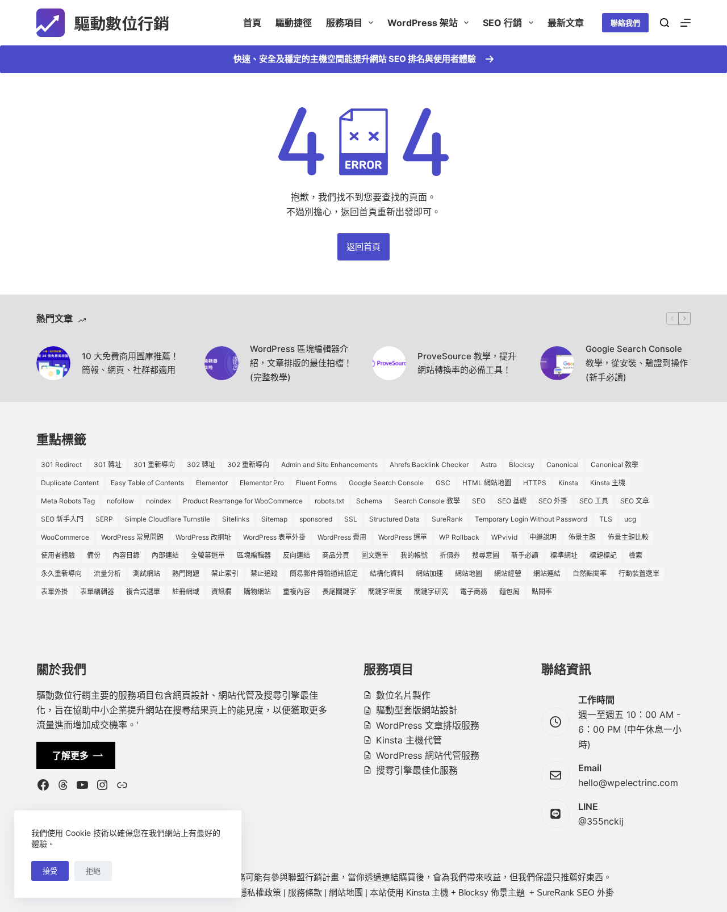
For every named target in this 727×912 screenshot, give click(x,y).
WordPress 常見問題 (132, 537)
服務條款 (305, 892)
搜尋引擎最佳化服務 (417, 770)
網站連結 (547, 573)
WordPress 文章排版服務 (427, 725)
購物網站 (257, 591)
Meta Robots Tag (68, 501)
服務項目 (344, 22)
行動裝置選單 (639, 573)
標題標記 (603, 555)
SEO (479, 501)
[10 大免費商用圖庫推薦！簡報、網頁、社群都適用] (53, 363)
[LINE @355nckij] (555, 814)
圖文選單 (374, 555)
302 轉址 (201, 464)
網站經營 (507, 573)
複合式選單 (143, 591)
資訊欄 (221, 591)
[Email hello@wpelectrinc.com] (555, 775)
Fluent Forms (316, 482)
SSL (350, 519)
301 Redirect (61, 464)
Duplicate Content (70, 482)
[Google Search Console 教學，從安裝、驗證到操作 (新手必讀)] (557, 363)
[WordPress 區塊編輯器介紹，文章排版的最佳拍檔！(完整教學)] (221, 363)
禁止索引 (225, 573)
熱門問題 (185, 573)
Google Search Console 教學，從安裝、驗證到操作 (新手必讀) (637, 363)
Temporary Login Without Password (531, 519)
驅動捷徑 (293, 22)
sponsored (315, 519)
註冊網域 (185, 591)
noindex (158, 501)
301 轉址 (108, 464)
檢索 (635, 555)
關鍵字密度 (385, 591)
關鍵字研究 (431, 591)
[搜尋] (664, 22)
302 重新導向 (248, 464)
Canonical (562, 464)
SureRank (447, 519)
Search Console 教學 (427, 501)
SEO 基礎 (512, 501)
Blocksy (521, 464)
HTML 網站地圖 (486, 482)
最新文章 (566, 22)
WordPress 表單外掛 (274, 537)
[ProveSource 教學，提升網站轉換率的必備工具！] (389, 363)
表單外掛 (54, 591)
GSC (443, 482)
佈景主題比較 (628, 537)
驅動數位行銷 (121, 22)
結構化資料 (387, 573)
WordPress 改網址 (203, 537)
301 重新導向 (154, 464)
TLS (605, 519)
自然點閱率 (590, 573)
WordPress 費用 (341, 537)
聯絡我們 (625, 22)
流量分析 (107, 573)
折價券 (450, 555)
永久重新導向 (61, 573)
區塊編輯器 (254, 555)
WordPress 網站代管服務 (427, 755)
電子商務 (473, 591)
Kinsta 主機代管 (409, 740)
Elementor (212, 482)
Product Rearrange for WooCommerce (243, 501)
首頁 (252, 22)
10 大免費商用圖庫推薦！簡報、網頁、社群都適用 (130, 363)
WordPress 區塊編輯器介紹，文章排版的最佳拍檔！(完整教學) (301, 363)
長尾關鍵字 (339, 591)
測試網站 (146, 573)
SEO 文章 (634, 501)
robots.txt (329, 501)
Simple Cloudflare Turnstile (167, 519)
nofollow (120, 501)
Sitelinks (235, 519)
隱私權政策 (260, 892)
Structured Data (394, 519)
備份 (94, 555)
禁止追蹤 (264, 573)
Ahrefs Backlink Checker (429, 464)
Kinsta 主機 (607, 482)
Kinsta (568, 482)
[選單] (685, 23)
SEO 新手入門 (62, 519)
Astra (489, 464)
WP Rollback (459, 537)
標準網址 (564, 555)
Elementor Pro (262, 482)
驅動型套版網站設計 (417, 710)
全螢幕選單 (208, 555)
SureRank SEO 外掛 (575, 892)
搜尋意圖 (485, 555)
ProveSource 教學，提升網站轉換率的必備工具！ (466, 363)
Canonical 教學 (614, 464)
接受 (50, 870)
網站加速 (429, 573)
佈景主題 (582, 537)
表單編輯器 (97, 591)
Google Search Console (386, 482)
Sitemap (274, 519)
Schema (369, 501)
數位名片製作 (403, 695)
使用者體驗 (58, 555)
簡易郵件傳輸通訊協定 (324, 573)
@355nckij (601, 821)
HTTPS (534, 482)
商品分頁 (335, 555)
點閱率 (542, 591)
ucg (630, 519)
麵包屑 (509, 591)
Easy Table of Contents (147, 482)
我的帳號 (414, 555)
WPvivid (504, 537)
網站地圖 (468, 573)
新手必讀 (524, 555)
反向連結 (296, 555)
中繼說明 (543, 537)
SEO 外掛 (552, 501)
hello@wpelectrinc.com (628, 782)
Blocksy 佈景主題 (491, 892)
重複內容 (296, 591)
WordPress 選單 (402, 537)
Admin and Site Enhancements (329, 464)
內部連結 (165, 555)
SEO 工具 (593, 501)
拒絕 (93, 870)
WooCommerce (65, 537)
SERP (104, 519)
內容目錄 (126, 555)
